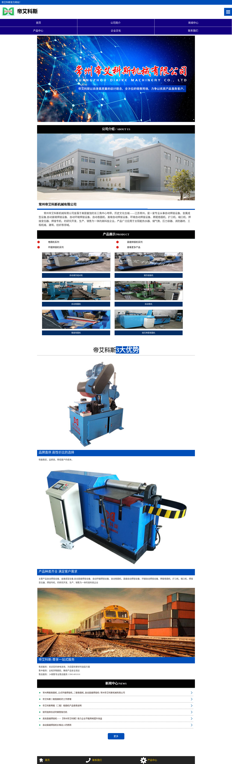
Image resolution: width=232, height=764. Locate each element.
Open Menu (228, 12)
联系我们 (193, 30)
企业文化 (116, 30)
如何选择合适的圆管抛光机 (55, 712)
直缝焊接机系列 (135, 242)
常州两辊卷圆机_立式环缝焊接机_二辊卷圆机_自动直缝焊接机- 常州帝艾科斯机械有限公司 (84, 692)
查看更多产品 (133, 247)
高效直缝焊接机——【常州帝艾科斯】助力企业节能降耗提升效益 (72, 718)
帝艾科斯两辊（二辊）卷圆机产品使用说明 (62, 705)
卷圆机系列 (53, 242)
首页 (38, 22)
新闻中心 (193, 22)
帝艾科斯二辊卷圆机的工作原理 (57, 699)
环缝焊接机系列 (56, 247)
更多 (116, 736)
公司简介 (115, 22)
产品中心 (38, 30)
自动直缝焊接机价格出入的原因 (57, 725)
